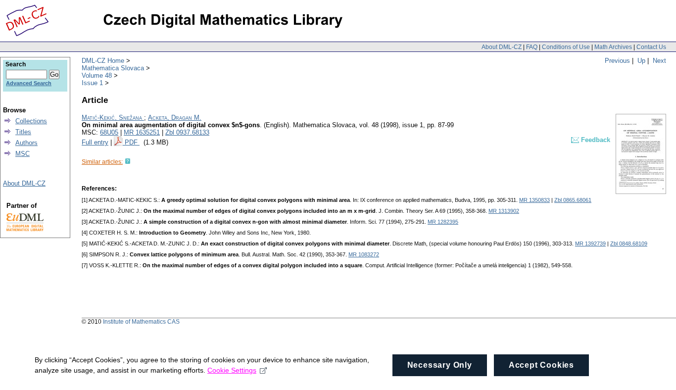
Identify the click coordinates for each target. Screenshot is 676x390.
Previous (617, 60)
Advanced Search (28, 83)
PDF (132, 142)
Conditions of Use (566, 47)
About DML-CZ (502, 47)
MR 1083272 (363, 254)
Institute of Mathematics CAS (141, 321)
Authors (26, 142)
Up (641, 60)
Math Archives (613, 47)
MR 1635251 (142, 132)
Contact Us (651, 47)
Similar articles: (102, 161)
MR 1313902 (503, 211)
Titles (23, 132)
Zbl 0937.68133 (187, 132)
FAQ (531, 47)
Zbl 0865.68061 (572, 200)
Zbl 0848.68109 (628, 243)
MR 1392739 (590, 243)
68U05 (109, 132)
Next (659, 60)
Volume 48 (97, 75)
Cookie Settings (231, 370)
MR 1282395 (443, 222)
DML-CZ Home (103, 60)
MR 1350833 (534, 200)
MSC (22, 153)
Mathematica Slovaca (113, 68)
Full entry (95, 142)
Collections (31, 121)
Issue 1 (92, 83)
